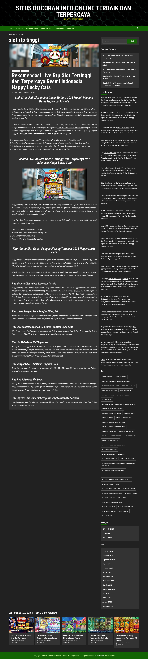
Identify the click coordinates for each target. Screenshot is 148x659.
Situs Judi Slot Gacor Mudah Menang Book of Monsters (119, 70)
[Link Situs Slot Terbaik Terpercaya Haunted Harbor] (100, 625)
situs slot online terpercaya (112, 493)
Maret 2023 (106, 598)
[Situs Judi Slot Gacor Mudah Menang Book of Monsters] (74, 625)
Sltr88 (103, 360)
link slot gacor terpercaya (111, 436)
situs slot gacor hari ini (110, 484)
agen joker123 (107, 376)
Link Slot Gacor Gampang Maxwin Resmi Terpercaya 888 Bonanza (117, 84)
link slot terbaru (130, 436)
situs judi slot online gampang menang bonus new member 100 (119, 464)
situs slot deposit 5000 (109, 475)
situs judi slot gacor (109, 458)
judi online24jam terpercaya (111, 413)
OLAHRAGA (60, 28)
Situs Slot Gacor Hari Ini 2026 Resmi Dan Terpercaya (117, 57)
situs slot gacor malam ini (111, 488)
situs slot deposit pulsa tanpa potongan (116, 479)
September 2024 (108, 589)
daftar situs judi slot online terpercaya (116, 381)
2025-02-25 (120, 645)
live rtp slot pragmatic (110, 440)
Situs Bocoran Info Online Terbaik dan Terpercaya (73, 11)
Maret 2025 (106, 564)
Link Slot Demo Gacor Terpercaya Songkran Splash (118, 63)
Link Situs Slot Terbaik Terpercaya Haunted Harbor (118, 77)
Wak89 (103, 140)
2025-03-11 (93, 642)
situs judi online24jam (109, 449)
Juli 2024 (105, 593)
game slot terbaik (123, 395)
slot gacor (122, 497)
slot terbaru (123, 511)
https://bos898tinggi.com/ (118, 279)
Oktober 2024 (107, 585)
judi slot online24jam (123, 417)
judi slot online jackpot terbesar (113, 427)
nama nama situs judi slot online (113, 445)
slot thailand (107, 516)
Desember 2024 (108, 577)
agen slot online (120, 376)
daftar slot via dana (109, 390)
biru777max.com (110, 312)
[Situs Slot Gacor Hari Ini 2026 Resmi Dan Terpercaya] (21, 625)
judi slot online (107, 417)
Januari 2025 (107, 572)
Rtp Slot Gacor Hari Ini (20, 92)
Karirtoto (104, 168)
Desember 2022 (108, 606)
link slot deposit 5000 (126, 431)
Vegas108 (104, 226)
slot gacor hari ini (55, 207)
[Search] (137, 28)
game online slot (126, 390)
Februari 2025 (107, 568)
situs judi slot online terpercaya (113, 470)
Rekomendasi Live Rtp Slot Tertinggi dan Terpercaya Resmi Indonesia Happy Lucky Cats (52, 81)
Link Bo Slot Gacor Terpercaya (70, 127)
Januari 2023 (107, 602)
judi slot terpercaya (109, 431)
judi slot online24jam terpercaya (113, 422)
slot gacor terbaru (109, 511)
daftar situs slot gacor (110, 386)
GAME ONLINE (46, 28)
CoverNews (99, 655)
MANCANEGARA (32, 28)
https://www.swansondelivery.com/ (113, 213)
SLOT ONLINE (25, 71)
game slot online (108, 395)
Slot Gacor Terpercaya (116, 254)
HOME (11, 28)
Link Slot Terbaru (123, 128)
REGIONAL (20, 28)
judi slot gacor (129, 413)
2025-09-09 (67, 642)
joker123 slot (106, 399)
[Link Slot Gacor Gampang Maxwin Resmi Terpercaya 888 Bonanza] (126, 625)
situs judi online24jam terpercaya (113, 454)
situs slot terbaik (131, 493)
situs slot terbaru (108, 497)
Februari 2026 (107, 551)
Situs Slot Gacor (110, 153)
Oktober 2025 (107, 555)
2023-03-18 (32, 92)
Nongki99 (104, 296)
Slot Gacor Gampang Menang (112, 502)
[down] (52, 28)
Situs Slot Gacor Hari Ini (109, 183)
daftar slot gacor (128, 386)
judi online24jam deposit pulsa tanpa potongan (118, 404)
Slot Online (123, 97)
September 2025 (108, 560)
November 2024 (108, 581)
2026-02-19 (14, 642)
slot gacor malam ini (125, 506)
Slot (123, 112)
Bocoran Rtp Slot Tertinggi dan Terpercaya (71, 109)
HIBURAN (70, 28)
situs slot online (129, 488)
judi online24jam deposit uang (112, 408)
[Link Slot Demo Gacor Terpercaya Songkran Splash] (47, 625)
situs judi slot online (127, 458)
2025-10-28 (41, 642)
